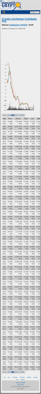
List (4, 377)
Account (35, 377)
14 (10, 115)
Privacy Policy (20, 384)
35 (21, 115)
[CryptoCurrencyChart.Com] (11, 5)
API (17, 379)
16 (15, 115)
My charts (22, 377)
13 (8, 115)
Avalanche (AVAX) (18, 25)
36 (23, 115)
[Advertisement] (20, 45)
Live (9, 377)
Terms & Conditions (20, 382)
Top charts (14, 377)
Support (23, 379)
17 (17, 115)
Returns (29, 377)
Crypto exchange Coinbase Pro (19, 20)
